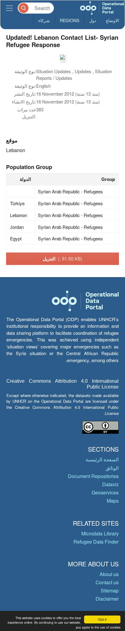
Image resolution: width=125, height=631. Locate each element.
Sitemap (110, 590)
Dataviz (110, 484)
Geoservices (105, 492)
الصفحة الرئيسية (102, 459)
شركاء (44, 20)
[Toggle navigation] (9, 8)
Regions (69, 20)
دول (92, 20)
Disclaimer (107, 598)
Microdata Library (100, 533)
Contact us (107, 582)
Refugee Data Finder (96, 541)
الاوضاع (112, 20)
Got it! (102, 619)
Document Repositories (93, 476)
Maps (113, 500)
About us (109, 574)
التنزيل (62, 258)
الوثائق (112, 467)
